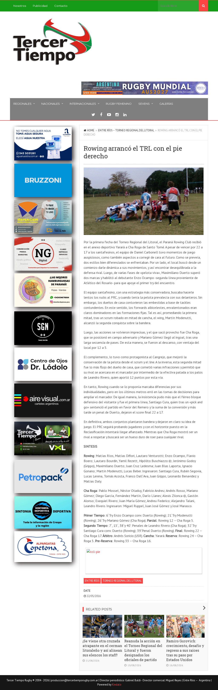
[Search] (203, 5)
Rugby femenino (119, 103)
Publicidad (40, 5)
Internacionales (83, 103)
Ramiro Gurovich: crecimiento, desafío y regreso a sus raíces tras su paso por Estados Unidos (185, 650)
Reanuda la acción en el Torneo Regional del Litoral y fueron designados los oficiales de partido (143, 650)
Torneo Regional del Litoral (134, 130)
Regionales (22, 103)
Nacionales (50, 103)
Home (90, 130)
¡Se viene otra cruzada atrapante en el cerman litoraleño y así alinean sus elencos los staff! (102, 648)
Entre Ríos (105, 130)
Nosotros (19, 5)
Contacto (60, 5)
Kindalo (116, 684)
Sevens (144, 103)
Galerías (166, 103)
